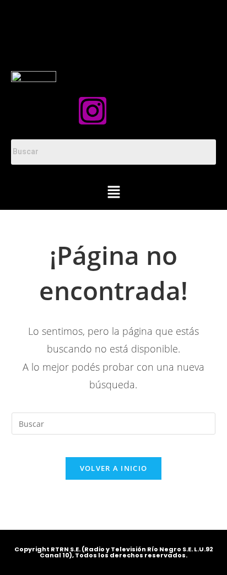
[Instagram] (92, 110)
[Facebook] (135, 110)
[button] (113, 192)
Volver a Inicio (114, 468)
